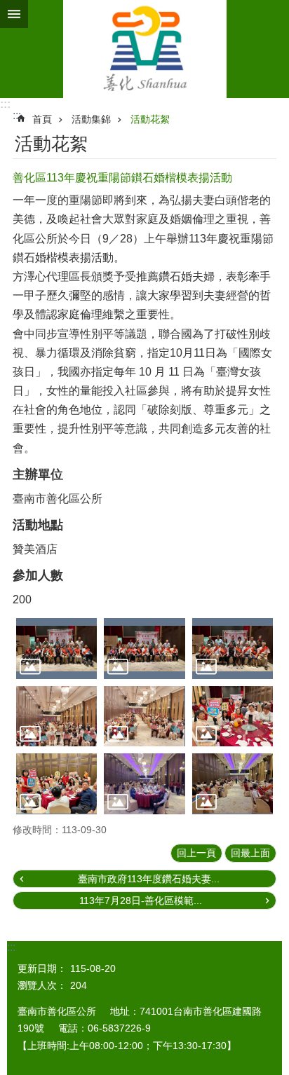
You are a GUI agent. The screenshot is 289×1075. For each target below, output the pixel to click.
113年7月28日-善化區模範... (140, 900)
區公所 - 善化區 (144, 49)
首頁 (42, 119)
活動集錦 (91, 119)
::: (5, 104)
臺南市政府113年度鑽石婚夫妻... (149, 878)
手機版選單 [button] (14, 14)
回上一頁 (196, 852)
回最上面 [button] (250, 852)
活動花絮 (150, 119)
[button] (56, 648)
